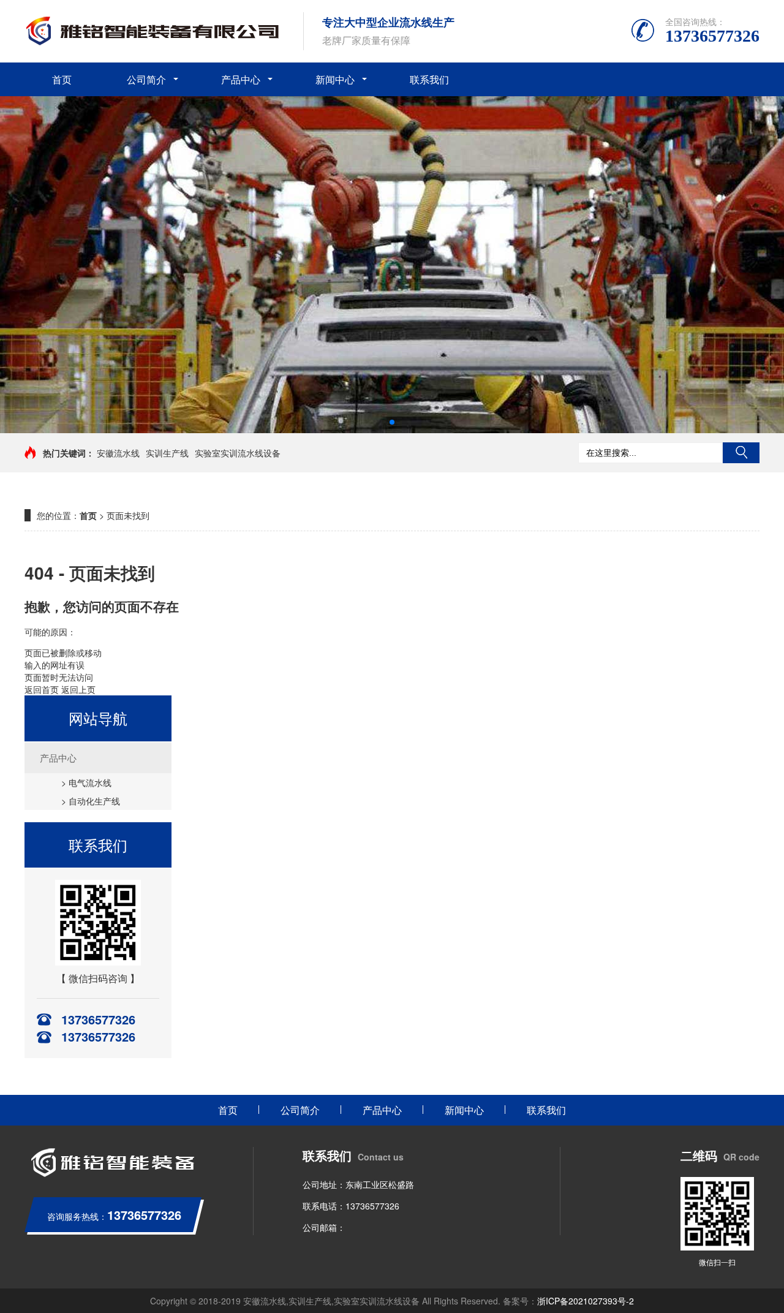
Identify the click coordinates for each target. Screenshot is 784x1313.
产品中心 (240, 79)
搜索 (741, 452)
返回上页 (78, 689)
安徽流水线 (118, 453)
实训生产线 (167, 453)
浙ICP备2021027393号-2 (585, 1301)
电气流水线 (90, 782)
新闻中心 (335, 79)
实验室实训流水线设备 (238, 453)
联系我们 (429, 79)
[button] (392, 422)
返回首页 (41, 689)
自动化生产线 (94, 801)
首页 (62, 79)
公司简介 (146, 79)
